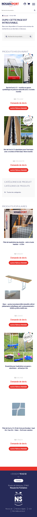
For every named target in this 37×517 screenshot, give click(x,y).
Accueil (6, 15)
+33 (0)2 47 (19, 474)
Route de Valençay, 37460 (18, 486)
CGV (30, 509)
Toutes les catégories (14, 192)
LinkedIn (16, 492)
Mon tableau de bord (18, 511)
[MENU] (34, 4)
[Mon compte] (25, 4)
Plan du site (9, 509)
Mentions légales (20, 509)
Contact (18, 480)
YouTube (20, 492)
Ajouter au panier (18, 108)
